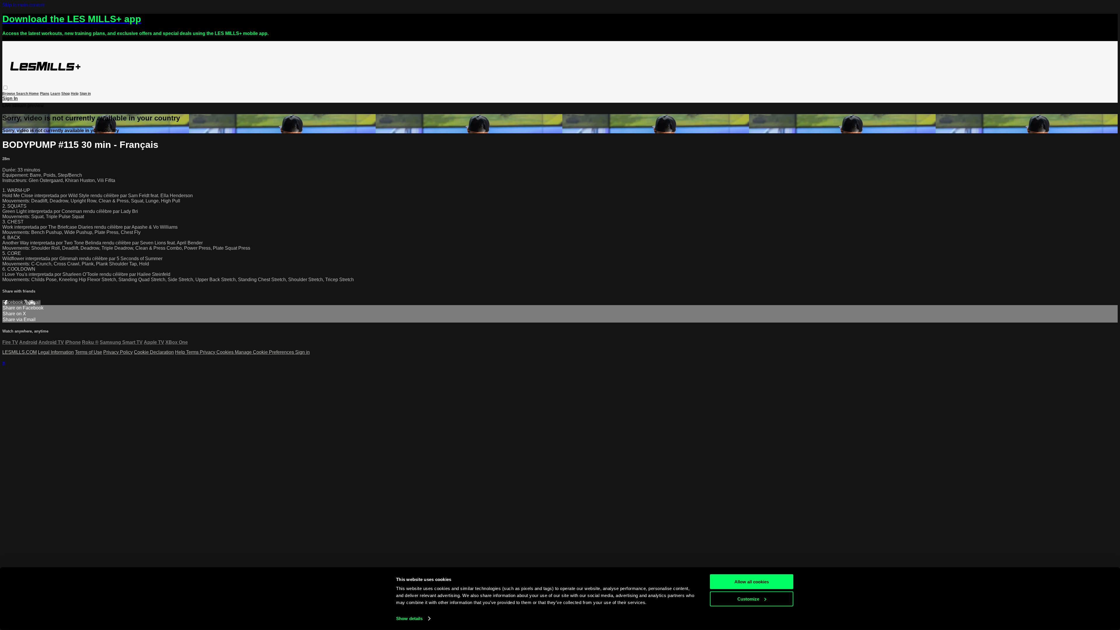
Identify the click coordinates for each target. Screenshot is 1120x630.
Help (74, 94)
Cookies (225, 352)
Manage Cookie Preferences (265, 352)
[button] (5, 88)
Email (35, 302)
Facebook (13, 302)
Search (22, 94)
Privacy (208, 352)
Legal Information (56, 352)
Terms (193, 352)
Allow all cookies (751, 581)
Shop (65, 94)
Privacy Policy (118, 352)
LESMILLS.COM (19, 352)
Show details (409, 618)
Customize (748, 598)
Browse (9, 94)
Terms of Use (88, 352)
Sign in (85, 94)
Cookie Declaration (154, 352)
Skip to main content (23, 4)
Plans (44, 94)
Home (34, 94)
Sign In (10, 98)
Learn (55, 94)
